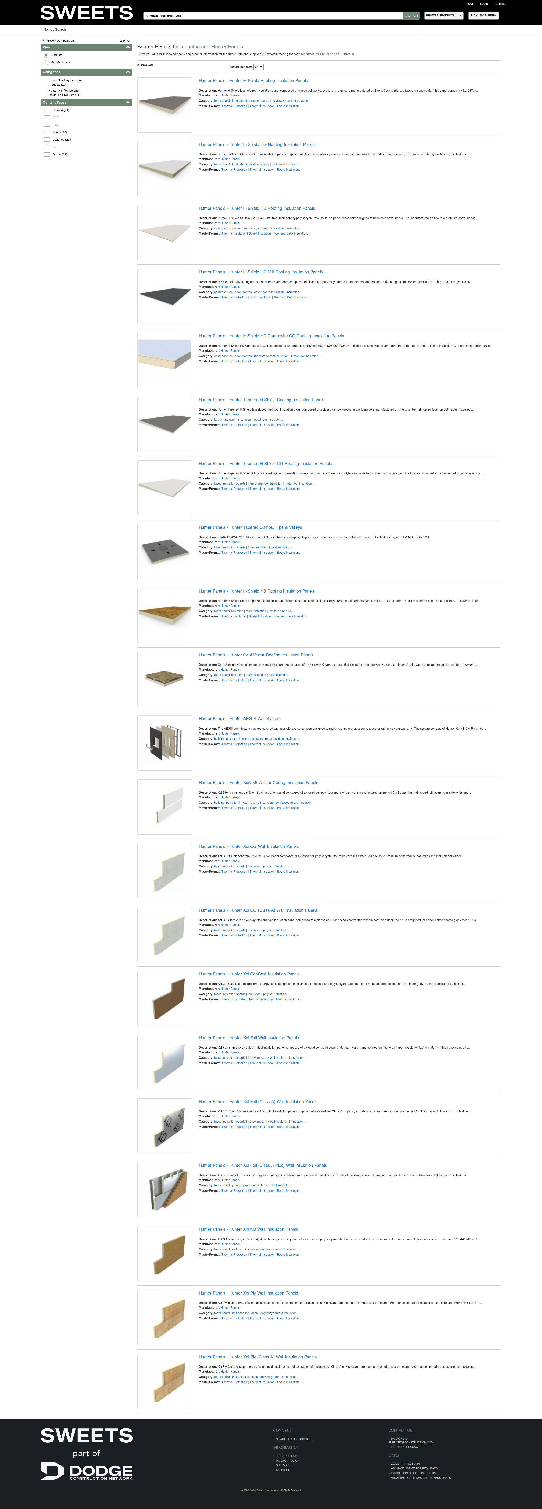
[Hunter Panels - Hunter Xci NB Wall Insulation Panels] (148, 1427)
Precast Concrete (221, 1131)
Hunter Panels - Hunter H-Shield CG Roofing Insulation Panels (245, 154)
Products (21, 54)
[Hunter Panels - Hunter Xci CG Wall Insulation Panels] (148, 988)
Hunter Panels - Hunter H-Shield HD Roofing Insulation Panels (245, 227)
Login (484, 4)
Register (500, 4)
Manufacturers (25, 62)
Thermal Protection (222, 106)
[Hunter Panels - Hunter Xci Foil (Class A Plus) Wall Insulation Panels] (148, 1354)
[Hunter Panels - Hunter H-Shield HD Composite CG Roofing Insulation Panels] (148, 402)
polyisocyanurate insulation (278, 100)
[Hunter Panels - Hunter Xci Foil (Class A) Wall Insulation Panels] (148, 1281)
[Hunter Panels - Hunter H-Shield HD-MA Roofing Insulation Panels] (148, 329)
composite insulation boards (221, 247)
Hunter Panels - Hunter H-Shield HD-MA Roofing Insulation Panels (249, 300)
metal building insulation (269, 833)
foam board (210, 100)
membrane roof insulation (259, 393)
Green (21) (25, 154)
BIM (21, 124)
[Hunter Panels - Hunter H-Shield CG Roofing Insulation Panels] (148, 183)
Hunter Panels (218, 95)
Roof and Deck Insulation (278, 252)
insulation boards (268, 686)
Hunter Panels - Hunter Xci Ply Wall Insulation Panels (236, 1472)
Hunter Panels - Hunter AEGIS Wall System (228, 813)
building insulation (214, 833)
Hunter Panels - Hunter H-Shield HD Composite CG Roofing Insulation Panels (259, 373)
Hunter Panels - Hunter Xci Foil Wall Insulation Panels (237, 1179)
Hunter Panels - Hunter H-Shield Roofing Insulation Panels (241, 80)
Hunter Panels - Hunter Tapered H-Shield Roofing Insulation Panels (249, 446)
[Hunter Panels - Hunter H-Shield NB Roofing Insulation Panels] (148, 695)
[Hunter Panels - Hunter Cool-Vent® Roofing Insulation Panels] (148, 768)
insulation (281, 247)
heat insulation (268, 613)
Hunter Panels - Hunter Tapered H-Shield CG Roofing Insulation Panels (253, 520)
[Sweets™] (87, 12)
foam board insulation (216, 686)
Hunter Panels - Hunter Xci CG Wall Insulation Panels (237, 959)
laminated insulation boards (238, 100)
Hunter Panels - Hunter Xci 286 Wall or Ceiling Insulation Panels (246, 886)
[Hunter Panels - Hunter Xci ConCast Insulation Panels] (148, 1135)
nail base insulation (233, 1418)
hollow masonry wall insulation (256, 1198)
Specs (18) (25, 132)
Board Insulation (276, 106)
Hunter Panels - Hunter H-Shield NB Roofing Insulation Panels (245, 666)
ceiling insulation (240, 833)
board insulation (213, 466)
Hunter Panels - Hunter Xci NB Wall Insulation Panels (236, 1398)
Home (470, 4)
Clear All (104, 41)
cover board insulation (257, 247)
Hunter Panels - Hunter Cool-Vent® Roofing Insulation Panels (244, 739)
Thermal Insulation (250, 106)
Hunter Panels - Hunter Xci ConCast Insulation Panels (237, 1105)
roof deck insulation (273, 174)
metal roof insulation (292, 393)
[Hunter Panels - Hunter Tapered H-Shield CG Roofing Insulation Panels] (148, 549)
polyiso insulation (262, 979)
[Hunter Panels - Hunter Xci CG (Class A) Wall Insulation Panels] (148, 1061)
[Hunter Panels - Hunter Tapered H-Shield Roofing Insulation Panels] (148, 476)
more (325, 54)
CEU (21, 147)
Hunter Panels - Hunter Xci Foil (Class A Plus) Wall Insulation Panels (251, 1325)
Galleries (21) (27, 139)
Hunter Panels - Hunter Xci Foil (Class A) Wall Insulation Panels (246, 1252)
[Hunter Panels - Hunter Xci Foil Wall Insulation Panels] (148, 1208)
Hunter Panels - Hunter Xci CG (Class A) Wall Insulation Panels (246, 1032)
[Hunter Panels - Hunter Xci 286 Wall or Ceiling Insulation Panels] (148, 915)
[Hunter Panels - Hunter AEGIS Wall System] (148, 842)
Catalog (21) (26, 110)
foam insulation (246, 613)
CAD (21, 117)
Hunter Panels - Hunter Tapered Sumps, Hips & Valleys (238, 593)
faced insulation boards (218, 540)
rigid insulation (268, 1345)
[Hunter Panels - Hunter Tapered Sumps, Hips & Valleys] (148, 622)
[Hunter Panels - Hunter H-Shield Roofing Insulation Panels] (148, 109)
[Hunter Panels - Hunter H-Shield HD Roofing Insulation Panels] (148, 256)
